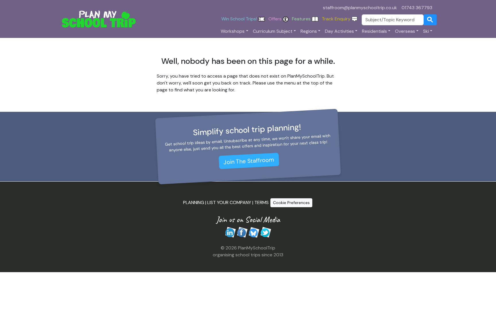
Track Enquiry (337, 19)
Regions (309, 31)
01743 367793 (417, 8)
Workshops (233, 31)
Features (302, 19)
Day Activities (339, 31)
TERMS (261, 202)
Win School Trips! (239, 19)
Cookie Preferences (291, 202)
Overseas (405, 31)
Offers (275, 19)
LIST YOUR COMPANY (229, 202)
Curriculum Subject (272, 31)
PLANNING (193, 202)
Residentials (374, 31)
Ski (426, 31)
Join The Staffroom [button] (248, 161)
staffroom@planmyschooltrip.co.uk (360, 8)
